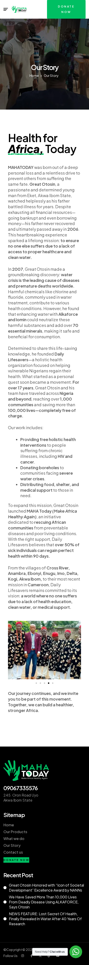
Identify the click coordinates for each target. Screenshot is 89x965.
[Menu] (5, 9)
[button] (13, 650)
